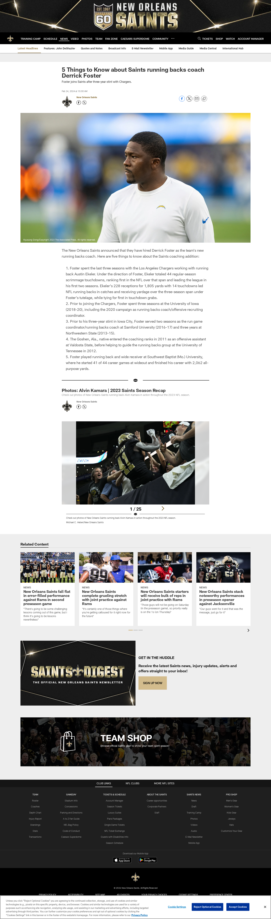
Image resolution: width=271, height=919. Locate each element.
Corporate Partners (156, 806)
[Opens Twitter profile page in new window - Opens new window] (84, 102)
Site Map (100, 894)
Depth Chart (35, 812)
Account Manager (114, 800)
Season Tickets (114, 806)
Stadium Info (71, 800)
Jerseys (231, 818)
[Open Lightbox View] (135, 474)
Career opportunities (157, 800)
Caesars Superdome (71, 836)
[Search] (199, 38)
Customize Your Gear (231, 831)
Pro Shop (231, 794)
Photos (194, 818)
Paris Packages (114, 818)
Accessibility (76, 894)
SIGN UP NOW (152, 683)
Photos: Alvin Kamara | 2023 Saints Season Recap (114, 390)
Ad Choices (123, 894)
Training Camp (194, 812)
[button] (130, 630)
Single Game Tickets (114, 824)
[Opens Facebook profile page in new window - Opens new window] (79, 102)
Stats (35, 831)
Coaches (35, 806)
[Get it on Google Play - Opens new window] (147, 861)
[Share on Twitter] (189, 100)
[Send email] (197, 100)
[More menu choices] (172, 38)
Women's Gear (231, 806)
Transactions (35, 836)
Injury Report (35, 818)
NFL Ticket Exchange (114, 831)
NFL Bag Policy (71, 824)
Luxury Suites (114, 812)
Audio (194, 831)
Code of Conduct (71, 831)
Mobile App (194, 843)
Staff (156, 812)
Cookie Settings (188, 894)
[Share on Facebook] (182, 100)
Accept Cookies (238, 906)
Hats (231, 824)
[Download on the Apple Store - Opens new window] (122, 860)
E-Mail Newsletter (194, 836)
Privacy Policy (47, 894)
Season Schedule (114, 843)
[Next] (163, 508)
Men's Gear (231, 800)
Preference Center (221, 894)
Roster (35, 800)
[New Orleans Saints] (135, 877)
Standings (35, 824)
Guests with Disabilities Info (114, 836)
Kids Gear (231, 812)
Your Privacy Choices (154, 894)
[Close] (265, 907)
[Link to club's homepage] (10, 38)
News (194, 800)
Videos (194, 824)
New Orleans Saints (87, 97)
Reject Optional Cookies (207, 906)
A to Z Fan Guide (71, 818)
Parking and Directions (71, 812)
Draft (194, 806)
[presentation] (249, 631)
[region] (135, 907)
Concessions (71, 806)
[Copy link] (204, 99)
